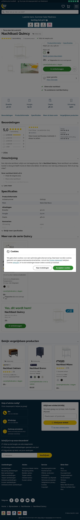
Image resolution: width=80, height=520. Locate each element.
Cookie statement (55, 260)
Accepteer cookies (63, 268)
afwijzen (16, 262)
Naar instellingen (42, 268)
